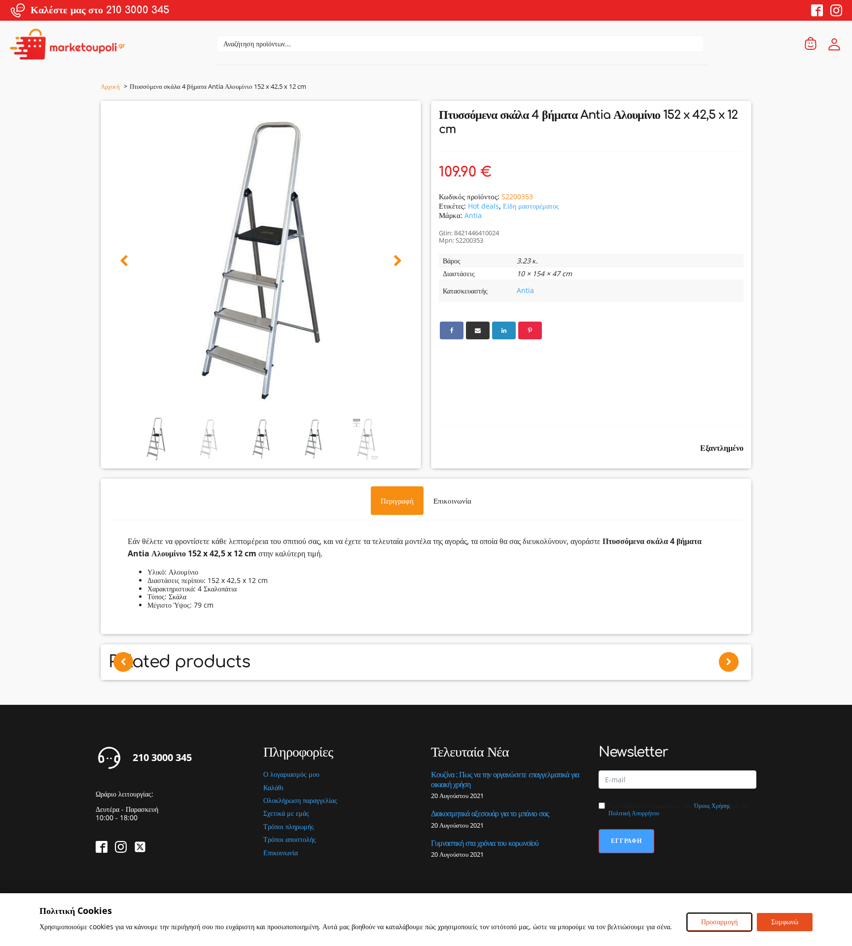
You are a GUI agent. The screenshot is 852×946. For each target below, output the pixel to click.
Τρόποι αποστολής (289, 840)
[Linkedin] (504, 330)
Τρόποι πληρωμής (288, 827)
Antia (473, 215)
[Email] (478, 330)
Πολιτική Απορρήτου (633, 813)
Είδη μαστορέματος (531, 206)
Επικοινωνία (280, 853)
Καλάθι (273, 788)
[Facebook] (451, 330)
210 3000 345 (162, 758)
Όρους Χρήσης (712, 805)
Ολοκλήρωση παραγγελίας (300, 801)
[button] (124, 261)
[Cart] (810, 44)
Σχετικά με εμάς (286, 813)
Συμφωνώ (784, 921)
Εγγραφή (626, 841)
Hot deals (483, 206)
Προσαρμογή (719, 921)
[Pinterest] (530, 330)
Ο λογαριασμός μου (291, 774)
